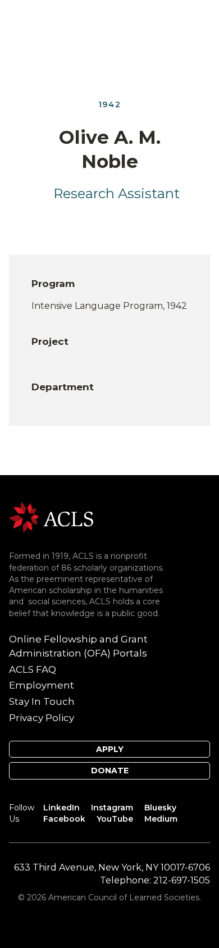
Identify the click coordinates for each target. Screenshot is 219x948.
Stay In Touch (42, 701)
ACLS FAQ (32, 669)
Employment (41, 685)
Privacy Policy (41, 717)
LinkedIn (61, 808)
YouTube (115, 819)
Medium (160, 819)
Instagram (112, 808)
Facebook (64, 819)
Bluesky (160, 808)
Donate (110, 770)
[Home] (51, 516)
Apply (110, 749)
